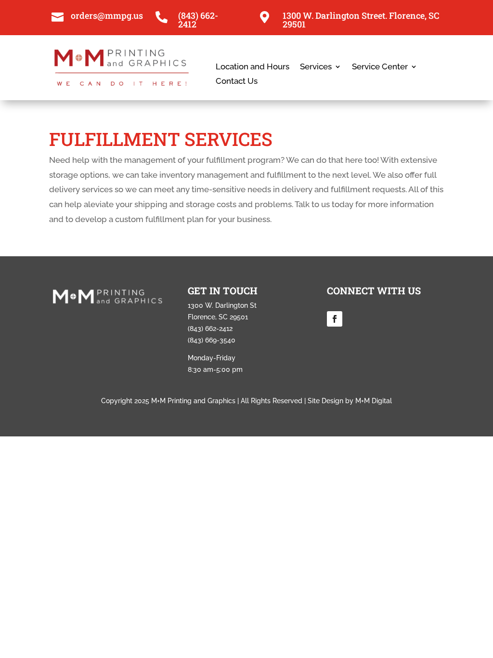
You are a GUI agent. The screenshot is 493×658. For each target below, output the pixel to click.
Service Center (380, 67)
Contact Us (237, 82)
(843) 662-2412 (198, 20)
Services (316, 67)
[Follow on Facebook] (334, 319)
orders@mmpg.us (107, 15)
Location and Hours (252, 67)
